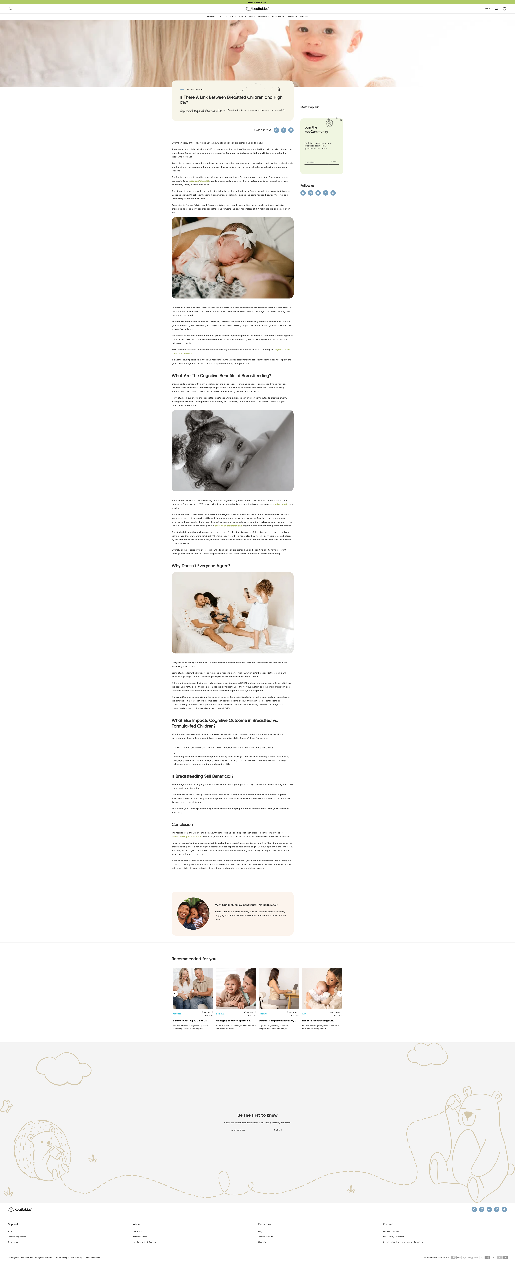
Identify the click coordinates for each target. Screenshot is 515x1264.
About (137, 1224)
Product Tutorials (265, 1236)
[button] (10, 8)
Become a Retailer (391, 1231)
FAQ (10, 1231)
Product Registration (17, 1236)
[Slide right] (340, 994)
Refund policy (61, 1257)
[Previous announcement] (180, 2)
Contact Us (13, 1242)
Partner (388, 1224)
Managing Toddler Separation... (233, 1020)
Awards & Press (140, 1236)
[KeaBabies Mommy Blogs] (233, 497)
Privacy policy (76, 1257)
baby (182, 90)
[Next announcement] (335, 2)
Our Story (137, 1231)
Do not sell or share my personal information (403, 1242)
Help (487, 9)
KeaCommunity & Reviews (144, 1242)
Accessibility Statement (393, 1236)
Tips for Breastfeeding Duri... (318, 1020)
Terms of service (92, 1257)
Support (13, 1224)
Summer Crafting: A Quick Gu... (191, 1020)
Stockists (262, 1242)
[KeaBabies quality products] (233, 659)
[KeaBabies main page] (233, 304)
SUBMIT (334, 161)
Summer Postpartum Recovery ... (277, 1020)
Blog (260, 1231)
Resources (264, 1224)
